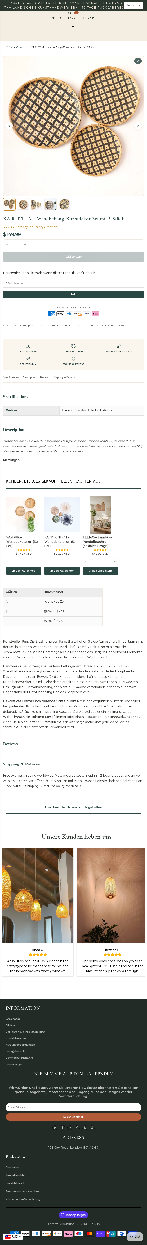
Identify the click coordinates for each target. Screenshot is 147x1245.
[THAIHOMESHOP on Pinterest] (77, 1127)
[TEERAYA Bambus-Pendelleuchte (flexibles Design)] (100, 515)
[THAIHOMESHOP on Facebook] (62, 1127)
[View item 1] (9, 204)
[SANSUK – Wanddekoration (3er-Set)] (23, 515)
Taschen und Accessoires (22, 1191)
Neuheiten (12, 1167)
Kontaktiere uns (16, 1038)
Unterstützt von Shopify (87, 1224)
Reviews (45, 377)
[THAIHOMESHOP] (73, 18)
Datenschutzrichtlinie (19, 1058)
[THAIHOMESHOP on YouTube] (69, 1127)
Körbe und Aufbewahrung (23, 1199)
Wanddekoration (16, 1183)
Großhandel (13, 1019)
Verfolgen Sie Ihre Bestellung (25, 1032)
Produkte (21, 47)
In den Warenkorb (24, 570)
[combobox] (100, 561)
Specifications (11, 377)
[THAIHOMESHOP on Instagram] (92, 1127)
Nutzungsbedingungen (20, 1045)
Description (29, 377)
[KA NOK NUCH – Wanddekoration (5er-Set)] (61, 515)
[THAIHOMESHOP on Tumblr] (84, 1127)
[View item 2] (23, 204)
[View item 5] (64, 204)
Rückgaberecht (16, 1051)
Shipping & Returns (64, 377)
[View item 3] (37, 204)
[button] (133, 5)
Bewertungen (14, 1064)
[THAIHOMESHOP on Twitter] (54, 1127)
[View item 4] (50, 204)
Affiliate (10, 1025)
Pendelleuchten (16, 1175)
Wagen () (76, 12)
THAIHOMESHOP (65, 1224)
